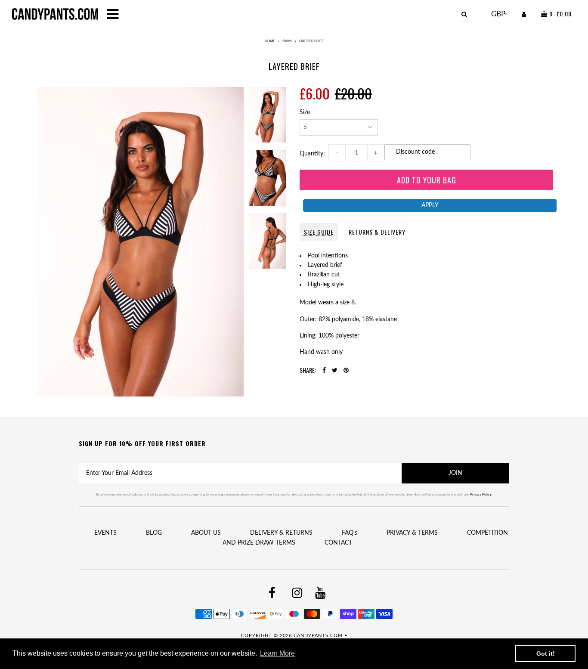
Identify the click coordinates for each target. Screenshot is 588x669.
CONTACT (338, 543)
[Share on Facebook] (324, 370)
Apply (430, 205)
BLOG (154, 533)
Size (305, 112)
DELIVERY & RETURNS (281, 533)
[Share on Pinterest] (346, 370)
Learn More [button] (277, 653)
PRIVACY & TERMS (412, 533)
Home (270, 41)
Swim (286, 41)
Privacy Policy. (481, 494)
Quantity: (314, 154)
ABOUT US (206, 533)
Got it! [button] (545, 653)
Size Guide (319, 231)
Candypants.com (318, 635)
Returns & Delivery (377, 231)
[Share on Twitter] (334, 370)
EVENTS (105, 533)
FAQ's (349, 533)
